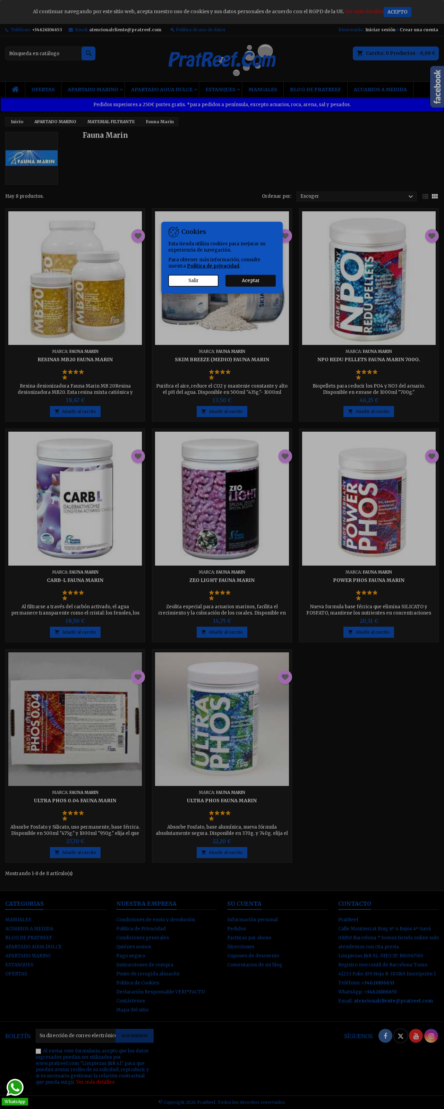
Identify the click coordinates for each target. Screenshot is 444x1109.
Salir (193, 280)
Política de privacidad (213, 266)
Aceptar (251, 280)
